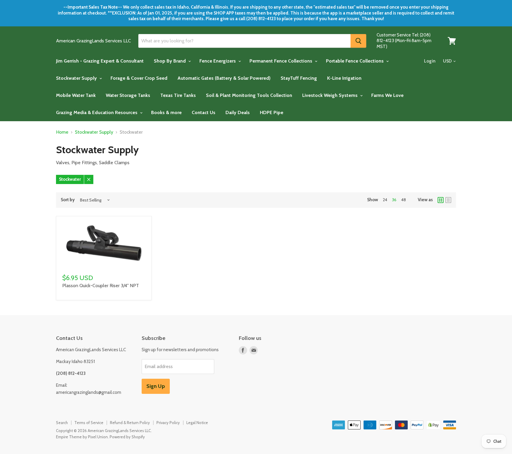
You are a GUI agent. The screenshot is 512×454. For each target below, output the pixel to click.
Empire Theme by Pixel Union (82, 436)
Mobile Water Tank (76, 95)
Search (62, 422)
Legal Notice (197, 422)
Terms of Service (88, 422)
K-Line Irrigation (344, 78)
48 (403, 199)
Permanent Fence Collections (281, 61)
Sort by (68, 199)
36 (394, 199)
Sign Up (155, 386)
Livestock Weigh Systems (330, 95)
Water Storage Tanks (128, 95)
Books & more (166, 112)
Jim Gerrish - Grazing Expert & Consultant (100, 61)
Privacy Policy (168, 422)
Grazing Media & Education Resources (97, 112)
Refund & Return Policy (130, 422)
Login (430, 61)
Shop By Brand (170, 61)
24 (385, 199)
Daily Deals (237, 112)
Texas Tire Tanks (178, 95)
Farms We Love (387, 95)
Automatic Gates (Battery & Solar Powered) (224, 78)
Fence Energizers (218, 61)
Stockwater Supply (77, 78)
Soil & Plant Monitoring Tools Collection (249, 95)
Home (62, 132)
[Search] (358, 41)
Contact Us (203, 112)
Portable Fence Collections (355, 61)
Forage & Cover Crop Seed (139, 78)
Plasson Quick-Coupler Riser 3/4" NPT (100, 285)
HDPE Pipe (271, 112)
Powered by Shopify (127, 436)
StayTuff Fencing (299, 78)
